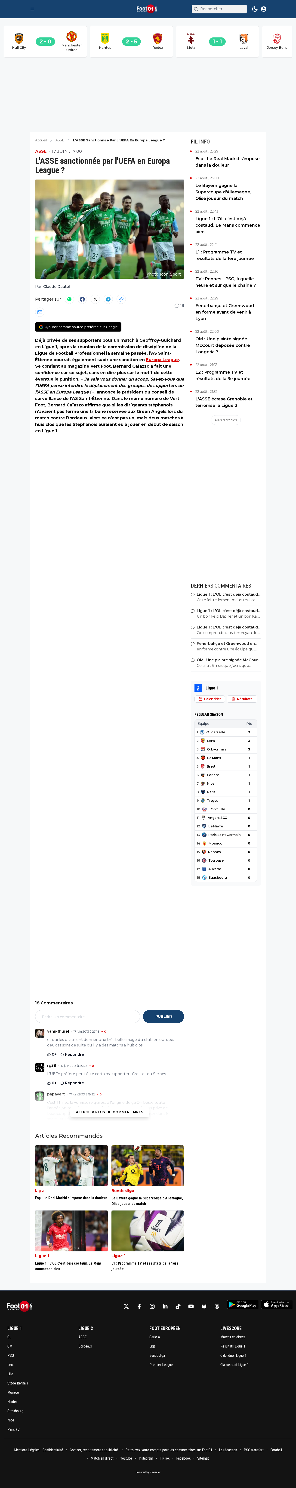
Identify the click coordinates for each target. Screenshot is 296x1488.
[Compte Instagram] (152, 1306)
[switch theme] (255, 9)
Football (276, 1450)
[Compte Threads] (217, 1306)
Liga (39, 1190)
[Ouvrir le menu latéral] (32, 9)
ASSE (41, 151)
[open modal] (263, 9)
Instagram (146, 1458)
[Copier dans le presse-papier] (121, 299)
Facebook (183, 1458)
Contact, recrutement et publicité (94, 1450)
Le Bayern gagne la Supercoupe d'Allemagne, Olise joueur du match (223, 192)
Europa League (162, 359)
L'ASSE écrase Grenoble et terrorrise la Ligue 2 (224, 402)
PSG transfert (254, 1450)
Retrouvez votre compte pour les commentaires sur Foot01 (169, 1450)
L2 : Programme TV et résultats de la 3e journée (222, 375)
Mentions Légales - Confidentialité (38, 1450)
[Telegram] (108, 299)
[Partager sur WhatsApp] (69, 299)
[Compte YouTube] (191, 1306)
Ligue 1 (42, 1256)
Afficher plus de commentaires (109, 1112)
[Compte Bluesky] (204, 1306)
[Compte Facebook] (139, 1306)
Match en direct (102, 1458)
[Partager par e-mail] (39, 312)
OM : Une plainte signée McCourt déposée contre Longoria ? (222, 345)
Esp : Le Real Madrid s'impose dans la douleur (227, 162)
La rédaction (228, 1450)
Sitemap (203, 1458)
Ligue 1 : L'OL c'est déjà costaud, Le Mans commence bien (227, 225)
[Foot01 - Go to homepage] (21, 1306)
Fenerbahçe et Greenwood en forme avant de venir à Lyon (224, 312)
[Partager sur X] (95, 299)
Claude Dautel (56, 286)
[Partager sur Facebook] (82, 299)
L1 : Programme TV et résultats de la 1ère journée (224, 255)
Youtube (126, 1458)
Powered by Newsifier (148, 1472)
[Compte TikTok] (178, 1306)
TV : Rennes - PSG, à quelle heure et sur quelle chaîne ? (225, 282)
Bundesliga (122, 1191)
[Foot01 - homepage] (148, 9)
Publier (163, 1016)
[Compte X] (126, 1306)
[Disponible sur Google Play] (242, 1304)
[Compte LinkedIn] (165, 1306)
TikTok (165, 1458)
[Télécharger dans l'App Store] (276, 1304)
